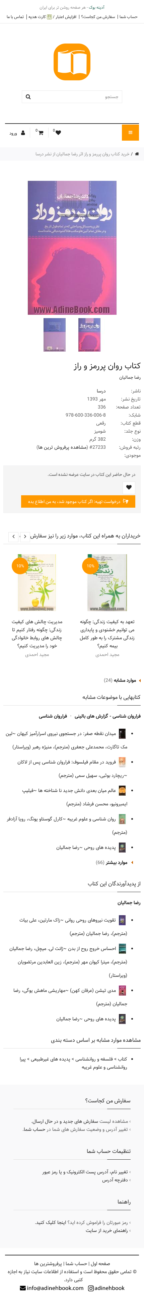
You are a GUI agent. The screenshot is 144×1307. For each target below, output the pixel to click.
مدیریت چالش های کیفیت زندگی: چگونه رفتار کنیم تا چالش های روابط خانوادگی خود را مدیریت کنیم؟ (37, 634)
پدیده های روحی (100, 848)
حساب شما (129, 17)
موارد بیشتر (116, 863)
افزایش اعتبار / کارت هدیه (52, 16)
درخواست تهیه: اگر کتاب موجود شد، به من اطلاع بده (74, 501)
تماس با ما (15, 17)
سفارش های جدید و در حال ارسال (65, 1121)
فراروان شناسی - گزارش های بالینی (108, 716)
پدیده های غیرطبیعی (50, 1059)
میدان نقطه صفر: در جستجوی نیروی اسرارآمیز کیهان (67, 734)
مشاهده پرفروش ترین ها (62, 447)
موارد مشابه (125, 680)
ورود (13, 133)
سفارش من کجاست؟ (98, 17)
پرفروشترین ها (48, 1264)
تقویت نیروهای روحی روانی (91, 920)
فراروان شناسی (53, 716)
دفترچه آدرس (115, 1180)
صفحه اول (100, 1264)
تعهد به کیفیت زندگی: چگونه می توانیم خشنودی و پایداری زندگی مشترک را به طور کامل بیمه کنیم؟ (107, 634)
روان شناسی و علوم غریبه (92, 819)
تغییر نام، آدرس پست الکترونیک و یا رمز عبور (85, 1172)
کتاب (122, 1059)
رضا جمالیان (130, 377)
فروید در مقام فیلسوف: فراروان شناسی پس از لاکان (67, 762)
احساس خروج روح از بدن (92, 949)
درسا (101, 391)
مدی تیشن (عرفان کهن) (93, 991)
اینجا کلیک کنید (51, 1223)
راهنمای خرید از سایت (107, 1231)
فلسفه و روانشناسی (94, 1059)
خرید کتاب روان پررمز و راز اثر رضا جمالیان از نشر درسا (82, 154)
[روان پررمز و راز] (88, 335)
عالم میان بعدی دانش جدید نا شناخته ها (77, 791)
